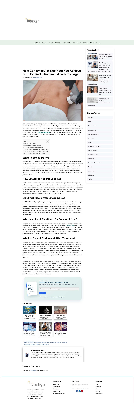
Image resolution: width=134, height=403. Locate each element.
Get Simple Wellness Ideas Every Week (34, 153)
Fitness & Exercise (29, 341)
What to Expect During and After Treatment (35, 151)
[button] (99, 42)
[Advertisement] (53, 58)
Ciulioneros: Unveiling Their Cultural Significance (36, 344)
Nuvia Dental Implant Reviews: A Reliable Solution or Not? (105, 91)
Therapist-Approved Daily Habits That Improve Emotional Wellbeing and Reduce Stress (99, 80)
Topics (90, 179)
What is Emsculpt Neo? (29, 143)
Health (36, 42)
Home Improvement (94, 146)
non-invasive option (44, 132)
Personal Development (95, 163)
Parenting (85, 42)
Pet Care (91, 167)
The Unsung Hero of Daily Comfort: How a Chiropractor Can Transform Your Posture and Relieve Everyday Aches (99, 67)
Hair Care (58, 42)
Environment (92, 130)
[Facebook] (77, 391)
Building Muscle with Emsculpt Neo (33, 147)
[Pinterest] (82, 391)
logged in (33, 370)
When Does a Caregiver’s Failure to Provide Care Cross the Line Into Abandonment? (45, 342)
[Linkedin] (80, 391)
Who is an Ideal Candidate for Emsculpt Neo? (35, 149)
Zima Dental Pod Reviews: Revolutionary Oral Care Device (99, 102)
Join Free (42, 293)
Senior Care (93, 42)
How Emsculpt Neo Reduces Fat (32, 145)
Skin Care (50, 42)
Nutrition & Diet (93, 154)
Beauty (44, 42)
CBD (89, 122)
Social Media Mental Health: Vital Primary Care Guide (105, 57)
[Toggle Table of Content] (46, 141)
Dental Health (66, 42)
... (32, 359)
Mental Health (77, 42)
